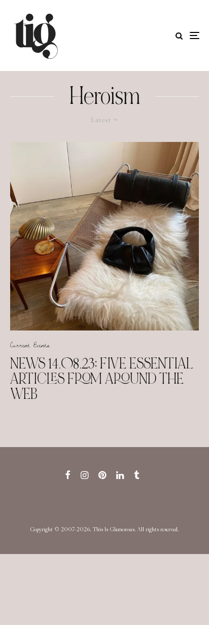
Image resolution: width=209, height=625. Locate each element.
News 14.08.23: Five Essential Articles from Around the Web (101, 378)
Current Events (30, 345)
